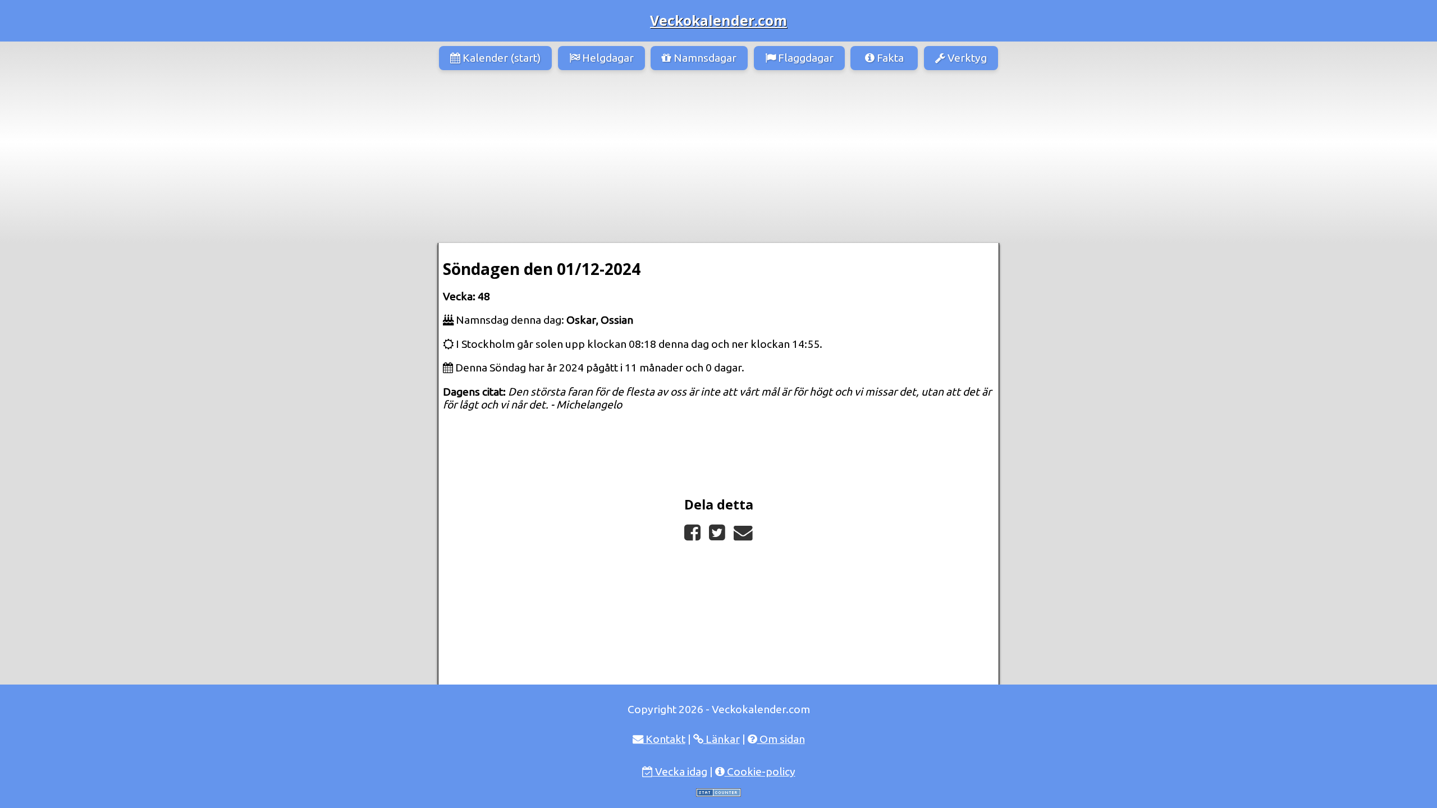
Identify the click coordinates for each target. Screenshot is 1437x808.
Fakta (889, 58)
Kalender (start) (500, 58)
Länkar (721, 739)
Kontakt (664, 739)
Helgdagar (607, 58)
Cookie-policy (760, 771)
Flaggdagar (805, 58)
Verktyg (966, 58)
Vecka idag (680, 771)
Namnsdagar (703, 58)
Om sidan (781, 739)
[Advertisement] (718, 158)
